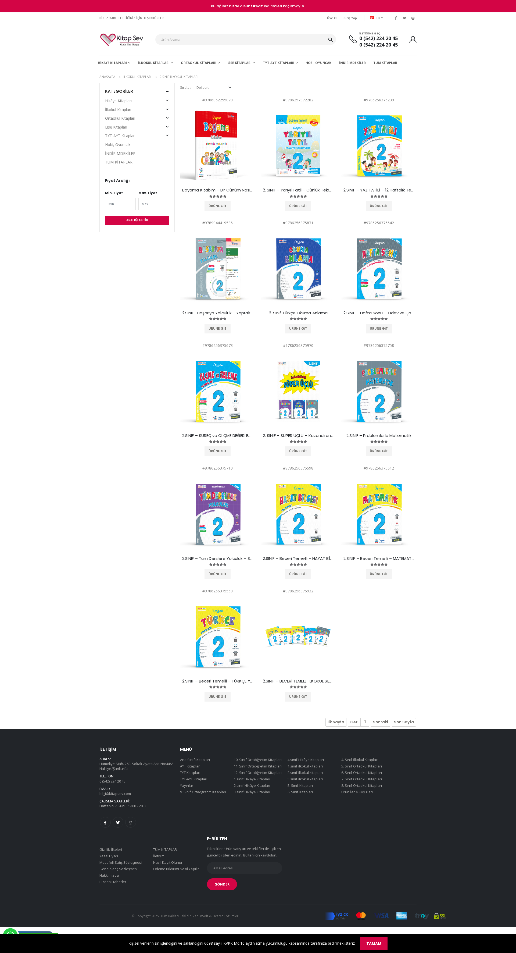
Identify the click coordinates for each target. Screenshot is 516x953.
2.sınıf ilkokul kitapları (179, 76)
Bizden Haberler (112, 881)
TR (378, 18)
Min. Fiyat (114, 193)
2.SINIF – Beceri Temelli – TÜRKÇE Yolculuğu (217, 681)
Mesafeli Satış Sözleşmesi (120, 862)
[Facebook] (395, 18)
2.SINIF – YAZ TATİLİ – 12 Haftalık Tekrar (378, 190)
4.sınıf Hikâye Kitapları (306, 759)
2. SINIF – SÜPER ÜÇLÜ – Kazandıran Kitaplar (298, 435)
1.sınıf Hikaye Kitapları (252, 779)
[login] (413, 39)
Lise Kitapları (240, 63)
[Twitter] (404, 18)
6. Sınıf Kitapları (300, 792)
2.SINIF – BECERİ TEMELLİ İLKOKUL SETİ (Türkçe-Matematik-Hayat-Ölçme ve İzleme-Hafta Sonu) (298, 681)
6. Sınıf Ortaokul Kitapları (361, 772)
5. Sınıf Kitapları (300, 785)
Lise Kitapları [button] (116, 127)
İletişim (159, 856)
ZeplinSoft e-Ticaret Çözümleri (216, 916)
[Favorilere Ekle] (210, 206)
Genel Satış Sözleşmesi (118, 868)
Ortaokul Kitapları (198, 63)
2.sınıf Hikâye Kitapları (252, 785)
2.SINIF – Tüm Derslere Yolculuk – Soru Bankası (217, 558)
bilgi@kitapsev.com (115, 793)
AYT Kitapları (190, 766)
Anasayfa (107, 76)
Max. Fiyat (147, 193)
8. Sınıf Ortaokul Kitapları (361, 785)
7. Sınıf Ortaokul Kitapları (361, 779)
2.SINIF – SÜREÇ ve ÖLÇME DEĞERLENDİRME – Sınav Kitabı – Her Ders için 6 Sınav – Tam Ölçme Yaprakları (217, 435)
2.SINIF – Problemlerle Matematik (378, 435)
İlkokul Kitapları (154, 63)
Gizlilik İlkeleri (110, 849)
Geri (354, 722)
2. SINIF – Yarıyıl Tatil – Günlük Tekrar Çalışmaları (298, 190)
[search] (330, 39)
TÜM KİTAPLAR (385, 63)
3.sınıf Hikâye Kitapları (252, 792)
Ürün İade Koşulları (357, 792)
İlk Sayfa (336, 722)
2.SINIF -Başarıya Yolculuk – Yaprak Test (217, 313)
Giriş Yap (350, 18)
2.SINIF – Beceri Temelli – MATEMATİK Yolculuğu (378, 558)
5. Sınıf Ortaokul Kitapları (361, 766)
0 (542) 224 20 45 (378, 38)
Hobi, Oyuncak (318, 63)
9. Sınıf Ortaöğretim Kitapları (203, 792)
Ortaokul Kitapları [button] (120, 118)
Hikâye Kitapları (112, 63)
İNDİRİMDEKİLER (352, 63)
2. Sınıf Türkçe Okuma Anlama (298, 313)
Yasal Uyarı (108, 856)
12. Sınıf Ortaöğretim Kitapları (258, 772)
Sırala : (185, 87)
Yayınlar (187, 785)
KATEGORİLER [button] (119, 91)
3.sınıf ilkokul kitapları (305, 779)
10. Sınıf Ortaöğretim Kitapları (258, 759)
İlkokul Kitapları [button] (118, 109)
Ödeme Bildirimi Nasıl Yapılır (176, 868)
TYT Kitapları (190, 772)
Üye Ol (332, 18)
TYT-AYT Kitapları (278, 63)
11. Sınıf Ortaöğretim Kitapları (258, 766)
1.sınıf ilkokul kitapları (305, 766)
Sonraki (380, 722)
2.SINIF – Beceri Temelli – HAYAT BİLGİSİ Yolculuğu (298, 558)
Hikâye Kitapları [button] (118, 100)
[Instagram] (413, 18)
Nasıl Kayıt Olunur (167, 862)
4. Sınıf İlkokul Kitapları (359, 759)
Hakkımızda (109, 875)
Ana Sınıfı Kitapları (195, 759)
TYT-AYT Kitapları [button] (120, 135)
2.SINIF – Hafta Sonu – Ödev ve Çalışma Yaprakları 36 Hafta (378, 313)
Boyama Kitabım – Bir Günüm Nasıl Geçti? (217, 190)
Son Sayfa (404, 722)
